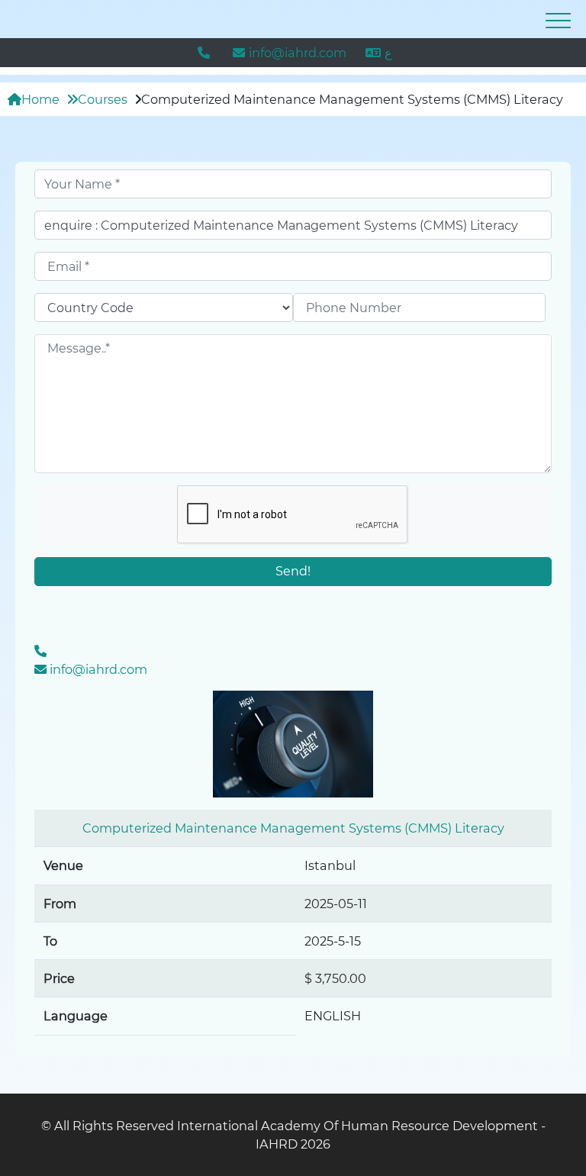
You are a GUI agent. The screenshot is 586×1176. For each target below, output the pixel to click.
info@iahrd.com (297, 52)
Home (40, 99)
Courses (102, 99)
